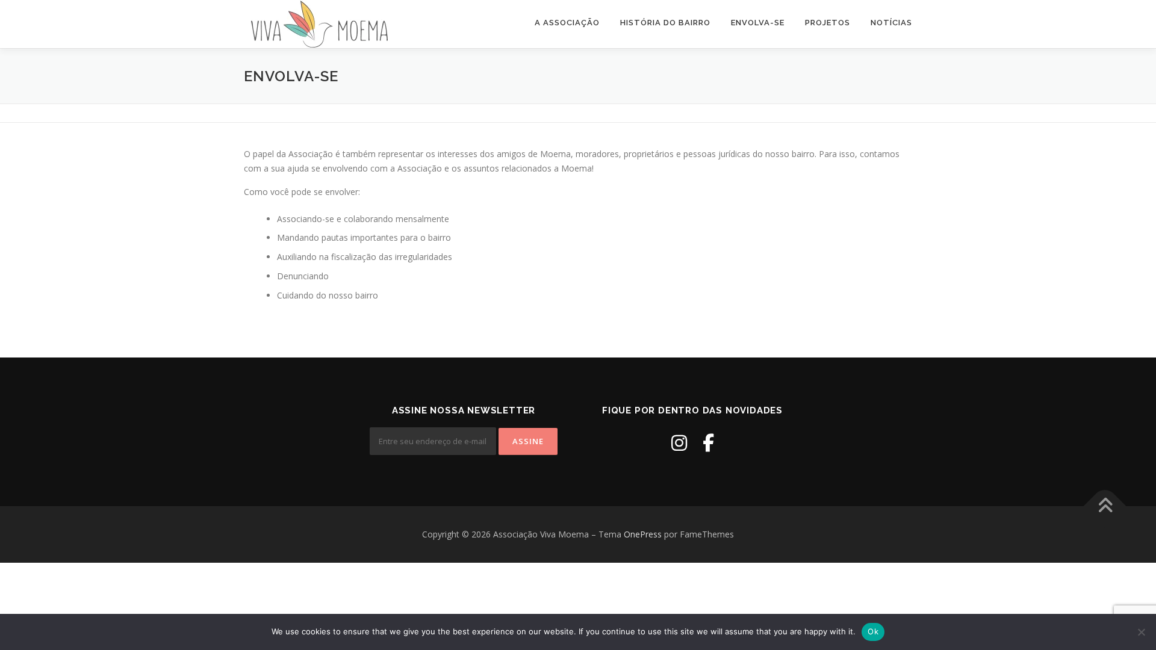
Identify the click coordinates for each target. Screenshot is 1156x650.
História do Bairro (665, 22)
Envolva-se (758, 22)
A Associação (567, 22)
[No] (1141, 632)
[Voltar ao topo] (1105, 506)
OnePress (643, 534)
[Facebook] (708, 442)
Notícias (891, 22)
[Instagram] (679, 442)
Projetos (827, 22)
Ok (873, 631)
